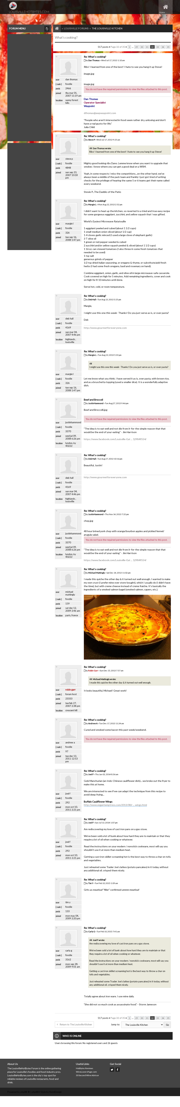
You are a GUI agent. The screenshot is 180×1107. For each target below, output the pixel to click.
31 (147, 47)
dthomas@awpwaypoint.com (100, 113)
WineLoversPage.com (86, 1071)
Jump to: (115, 1024)
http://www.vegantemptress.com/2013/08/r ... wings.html (115, 804)
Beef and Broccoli (93, 399)
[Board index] (55, 28)
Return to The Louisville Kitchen (76, 1024)
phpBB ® (25, 1091)
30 (142, 47)
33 (157, 47)
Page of (118, 46)
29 (136, 47)
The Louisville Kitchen (107, 28)
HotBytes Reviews (84, 1068)
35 (168, 47)
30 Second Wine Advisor (87, 1075)
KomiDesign (55, 1091)
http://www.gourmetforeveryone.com (105, 327)
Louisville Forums (76, 28)
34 (163, 47)
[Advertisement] (29, 86)
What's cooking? (66, 37)
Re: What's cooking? (95, 56)
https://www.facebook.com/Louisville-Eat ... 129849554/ (115, 439)
